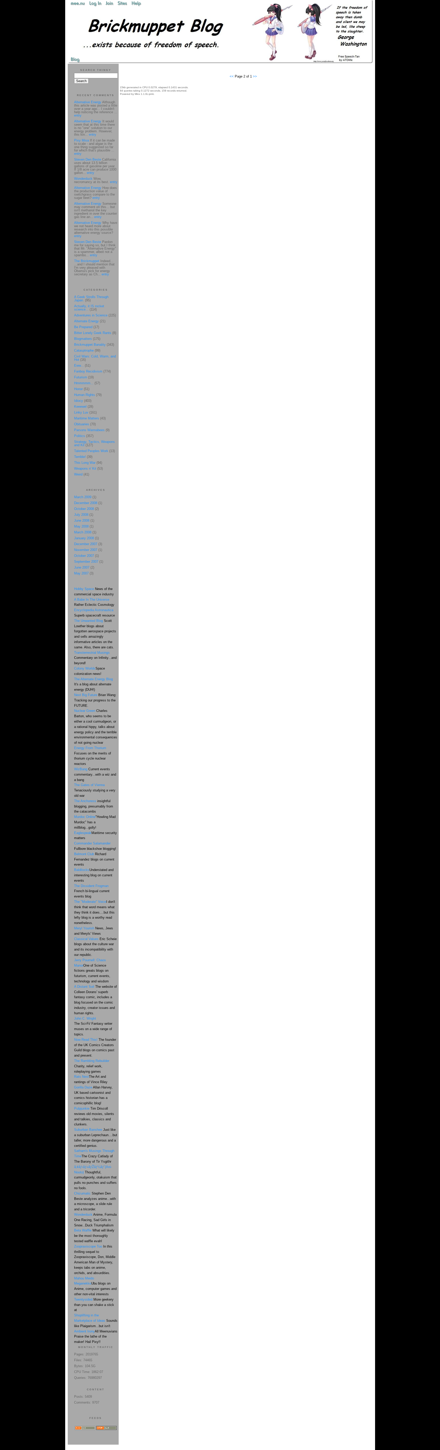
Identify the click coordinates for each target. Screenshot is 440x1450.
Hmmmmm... (83, 383)
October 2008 (84, 509)
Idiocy (78, 401)
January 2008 (84, 538)
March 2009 (82, 497)
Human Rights (84, 395)
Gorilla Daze (83, 1087)
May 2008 (81, 526)
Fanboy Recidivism (88, 371)
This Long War (84, 463)
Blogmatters (83, 339)
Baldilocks (81, 870)
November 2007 (85, 550)
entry (77, 115)
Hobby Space (84, 589)
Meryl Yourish (84, 928)
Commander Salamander (92, 843)
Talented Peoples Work (91, 451)
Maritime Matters (86, 418)
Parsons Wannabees (89, 430)
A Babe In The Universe (91, 599)
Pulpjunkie (81, 1108)
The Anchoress (85, 801)
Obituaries (81, 424)
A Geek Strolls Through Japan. (91, 298)
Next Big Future (85, 695)
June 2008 (81, 520)
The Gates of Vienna (89, 785)
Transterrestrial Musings (92, 653)
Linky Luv (81, 412)
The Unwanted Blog (89, 621)
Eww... (79, 365)
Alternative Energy (87, 102)
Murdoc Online (84, 817)
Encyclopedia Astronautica (93, 610)
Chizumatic (82, 1193)
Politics (79, 436)
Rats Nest (81, 1077)
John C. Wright (85, 1018)
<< (232, 76)
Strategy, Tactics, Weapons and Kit (94, 443)
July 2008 (81, 515)
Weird (78, 474)
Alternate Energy (86, 321)
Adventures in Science (90, 315)
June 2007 (81, 567)
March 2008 (82, 532)
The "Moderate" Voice (90, 902)
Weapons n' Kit (85, 468)
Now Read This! (86, 1040)
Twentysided (83, 1299)
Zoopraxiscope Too (88, 1246)
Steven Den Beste (87, 159)
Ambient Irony (84, 1331)
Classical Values (86, 939)
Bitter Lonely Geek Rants (92, 333)
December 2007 (85, 544)
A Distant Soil (84, 987)
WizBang (80, 769)
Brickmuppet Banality (90, 345)
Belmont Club (84, 854)
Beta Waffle (82, 1230)
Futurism (80, 377)
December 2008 (85, 503)
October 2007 (84, 556)
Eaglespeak (82, 833)
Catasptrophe (84, 350)
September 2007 (86, 561)
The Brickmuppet (86, 261)
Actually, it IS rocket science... (89, 307)
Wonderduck (83, 179)
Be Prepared (83, 327)
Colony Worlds (84, 668)
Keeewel (80, 406)
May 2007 (81, 573)
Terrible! (80, 457)
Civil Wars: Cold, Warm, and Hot (95, 358)
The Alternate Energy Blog (93, 679)
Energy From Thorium (90, 748)
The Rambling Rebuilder (91, 1061)
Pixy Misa (81, 140)
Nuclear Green (84, 711)
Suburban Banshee (88, 1130)
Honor (78, 389)
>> (255, 76)
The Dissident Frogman (91, 886)
